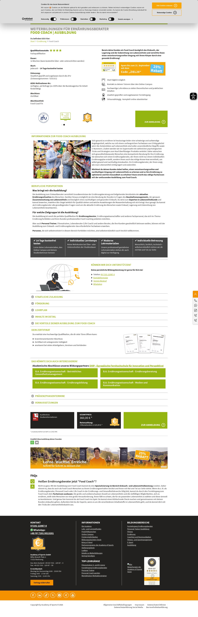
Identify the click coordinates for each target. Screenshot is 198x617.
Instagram (59, 595)
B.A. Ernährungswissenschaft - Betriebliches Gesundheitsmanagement (58, 373)
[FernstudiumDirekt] (109, 66)
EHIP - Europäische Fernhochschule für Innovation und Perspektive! (127, 365)
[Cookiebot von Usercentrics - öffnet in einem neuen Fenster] (27, 19)
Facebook (33, 595)
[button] (32, 442)
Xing (66, 595)
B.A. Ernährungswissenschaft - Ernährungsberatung (130, 371)
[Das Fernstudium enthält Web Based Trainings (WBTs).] (41, 117)
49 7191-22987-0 (108, 274)
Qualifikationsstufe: (39, 50)
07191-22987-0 (38, 525)
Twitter (52, 595)
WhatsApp (97, 284)
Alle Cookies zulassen (164, 5)
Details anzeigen (124, 19)
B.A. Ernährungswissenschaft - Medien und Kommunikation (125, 384)
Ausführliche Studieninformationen (48, 416)
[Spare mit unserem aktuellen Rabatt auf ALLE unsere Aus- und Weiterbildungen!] (143, 69)
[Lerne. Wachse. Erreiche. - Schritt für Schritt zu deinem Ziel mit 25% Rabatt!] (99, 458)
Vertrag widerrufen (42, 582)
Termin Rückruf (100, 281)
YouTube (72, 595)
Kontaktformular (100, 277)
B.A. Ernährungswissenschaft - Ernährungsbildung (61, 382)
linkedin (39, 595)
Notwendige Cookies (164, 12)
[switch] (74, 19)
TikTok (46, 595)
